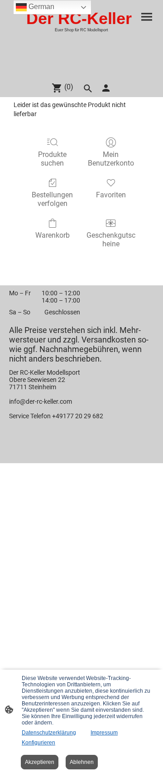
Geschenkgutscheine (110, 239)
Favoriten (111, 195)
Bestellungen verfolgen (52, 199)
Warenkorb (52, 235)
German (40, 6)
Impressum (104, 732)
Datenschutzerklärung (49, 732)
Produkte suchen (52, 158)
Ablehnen (82, 762)
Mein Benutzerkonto (111, 158)
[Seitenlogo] (81, 70)
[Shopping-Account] (106, 88)
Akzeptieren (39, 762)
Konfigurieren (38, 742)
